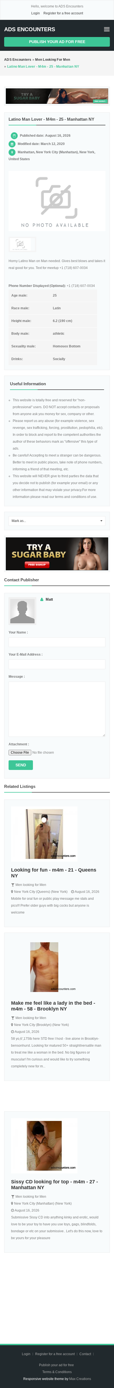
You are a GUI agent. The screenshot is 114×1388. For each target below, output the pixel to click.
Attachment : (19, 744)
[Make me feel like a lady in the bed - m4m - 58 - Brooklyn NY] (57, 967)
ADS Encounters (29, 29)
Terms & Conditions (57, 1372)
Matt (49, 599)
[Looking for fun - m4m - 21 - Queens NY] (57, 834)
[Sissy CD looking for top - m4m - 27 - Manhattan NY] (57, 1145)
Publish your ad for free (57, 41)
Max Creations (80, 1379)
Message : (17, 677)
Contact (85, 1354)
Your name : (18, 632)
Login (35, 13)
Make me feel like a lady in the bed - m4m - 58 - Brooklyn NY (53, 1006)
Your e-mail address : (26, 654)
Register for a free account (63, 13)
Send (20, 765)
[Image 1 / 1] (57, 201)
